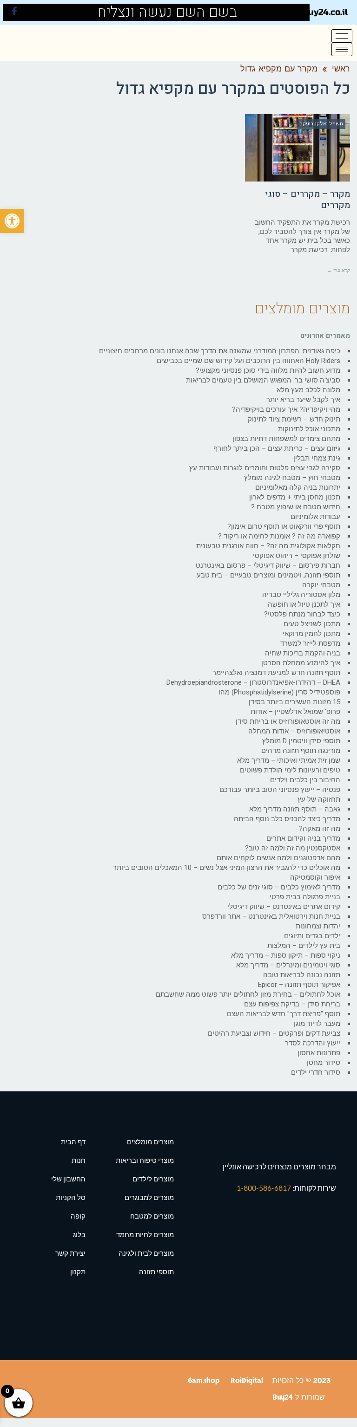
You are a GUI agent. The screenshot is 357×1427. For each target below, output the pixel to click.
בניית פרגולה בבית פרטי (305, 897)
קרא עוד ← (338, 270)
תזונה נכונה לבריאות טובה (301, 975)
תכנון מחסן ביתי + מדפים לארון (294, 497)
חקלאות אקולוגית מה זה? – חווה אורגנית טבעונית (268, 546)
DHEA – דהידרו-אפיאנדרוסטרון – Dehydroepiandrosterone (253, 682)
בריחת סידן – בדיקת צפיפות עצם (292, 1004)
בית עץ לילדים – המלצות (303, 945)
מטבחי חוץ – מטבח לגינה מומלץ (292, 478)
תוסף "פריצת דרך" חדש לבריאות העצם (283, 1014)
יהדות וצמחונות (318, 926)
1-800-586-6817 (264, 1187)
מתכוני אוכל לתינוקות (309, 429)
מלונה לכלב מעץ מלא (308, 390)
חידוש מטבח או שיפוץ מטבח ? (295, 507)
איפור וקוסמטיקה (315, 877)
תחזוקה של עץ (319, 799)
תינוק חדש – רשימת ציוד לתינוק (294, 419)
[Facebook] (14, 12)
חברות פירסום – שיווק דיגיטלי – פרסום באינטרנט (268, 565)
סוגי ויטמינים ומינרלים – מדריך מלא (288, 965)
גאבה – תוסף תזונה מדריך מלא (294, 809)
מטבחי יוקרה (321, 585)
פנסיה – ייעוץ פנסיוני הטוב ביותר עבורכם (279, 789)
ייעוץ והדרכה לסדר (312, 1043)
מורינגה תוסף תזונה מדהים (300, 750)
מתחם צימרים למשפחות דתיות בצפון (286, 439)
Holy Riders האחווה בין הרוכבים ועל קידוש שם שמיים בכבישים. (247, 361)
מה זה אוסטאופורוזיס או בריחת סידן (288, 721)
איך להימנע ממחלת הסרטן (300, 663)
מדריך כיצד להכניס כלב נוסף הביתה (287, 819)
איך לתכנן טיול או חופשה (304, 604)
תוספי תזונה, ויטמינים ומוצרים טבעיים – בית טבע (268, 575)
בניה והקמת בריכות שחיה (302, 653)
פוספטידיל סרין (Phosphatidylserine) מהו (279, 692)
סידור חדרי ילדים (315, 1072)
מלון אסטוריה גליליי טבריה (301, 594)
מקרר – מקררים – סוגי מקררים (307, 200)
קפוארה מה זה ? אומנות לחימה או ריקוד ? (279, 536)
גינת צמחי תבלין (316, 458)
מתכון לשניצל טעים (312, 624)
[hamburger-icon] (341, 36)
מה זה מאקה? (319, 828)
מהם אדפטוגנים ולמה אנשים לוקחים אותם (278, 858)
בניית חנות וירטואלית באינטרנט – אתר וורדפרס (271, 916)
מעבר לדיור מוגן (317, 1023)
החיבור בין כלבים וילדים (305, 780)
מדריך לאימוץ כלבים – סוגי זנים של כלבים (279, 887)
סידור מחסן (323, 1062)
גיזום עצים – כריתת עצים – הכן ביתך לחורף (276, 448)
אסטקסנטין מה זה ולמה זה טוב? (292, 848)
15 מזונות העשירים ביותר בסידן (294, 702)
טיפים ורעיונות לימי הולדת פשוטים (290, 770)
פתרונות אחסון (319, 1053)
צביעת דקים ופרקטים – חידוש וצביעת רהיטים (274, 1033)
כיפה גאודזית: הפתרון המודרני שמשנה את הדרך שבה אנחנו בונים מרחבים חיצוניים (219, 351)
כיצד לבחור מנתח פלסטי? (302, 614)
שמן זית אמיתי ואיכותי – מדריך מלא (288, 760)
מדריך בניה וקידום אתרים (303, 838)
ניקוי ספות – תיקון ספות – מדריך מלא (285, 955)
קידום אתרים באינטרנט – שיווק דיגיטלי (283, 906)
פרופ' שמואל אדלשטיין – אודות (295, 711)
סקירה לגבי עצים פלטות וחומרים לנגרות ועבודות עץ (264, 468)
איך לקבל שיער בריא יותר (303, 400)
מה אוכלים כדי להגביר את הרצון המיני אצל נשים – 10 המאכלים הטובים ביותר (226, 867)
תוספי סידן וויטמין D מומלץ (301, 741)
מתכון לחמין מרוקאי (311, 633)
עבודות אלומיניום (315, 516)
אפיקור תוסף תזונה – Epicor (299, 984)
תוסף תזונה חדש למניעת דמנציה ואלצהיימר (276, 672)
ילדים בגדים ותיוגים (312, 936)
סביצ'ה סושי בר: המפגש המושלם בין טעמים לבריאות (263, 380)
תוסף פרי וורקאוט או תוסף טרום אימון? (283, 526)
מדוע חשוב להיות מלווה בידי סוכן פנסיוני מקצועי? (268, 370)
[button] (12, 221)
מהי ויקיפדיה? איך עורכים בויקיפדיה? (286, 409)
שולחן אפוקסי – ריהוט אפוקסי (296, 555)
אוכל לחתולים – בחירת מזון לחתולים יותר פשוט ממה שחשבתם (248, 994)
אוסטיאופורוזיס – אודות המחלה (294, 731)
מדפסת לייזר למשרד (310, 643)
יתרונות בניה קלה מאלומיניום (297, 487)
